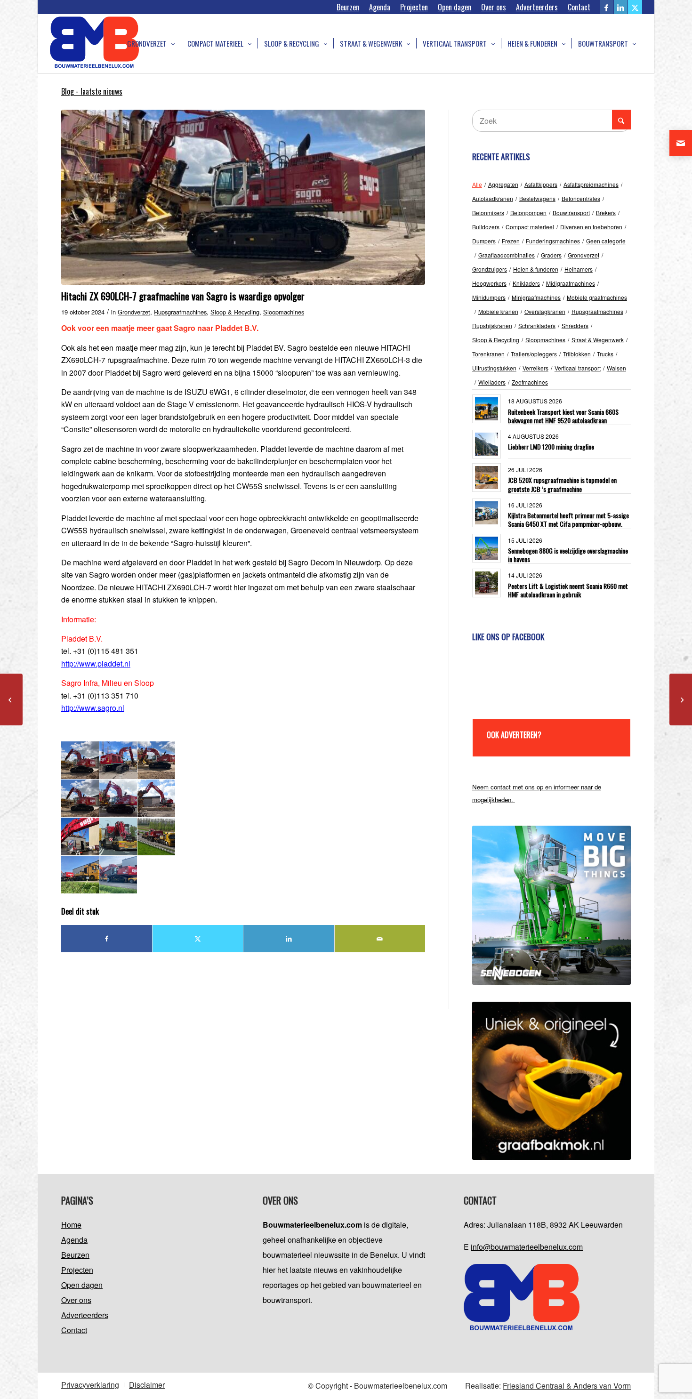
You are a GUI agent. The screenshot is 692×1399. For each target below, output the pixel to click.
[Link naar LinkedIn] (621, 7)
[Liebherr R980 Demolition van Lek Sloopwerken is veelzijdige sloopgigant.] (680, 699)
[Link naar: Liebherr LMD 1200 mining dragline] (486, 444)
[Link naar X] (635, 7)
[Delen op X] (198, 938)
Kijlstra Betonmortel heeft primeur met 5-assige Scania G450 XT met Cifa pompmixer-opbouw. (568, 519)
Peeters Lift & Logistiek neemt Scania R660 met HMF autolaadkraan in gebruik (568, 590)
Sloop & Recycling (234, 311)
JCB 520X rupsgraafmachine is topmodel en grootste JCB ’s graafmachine (562, 484)
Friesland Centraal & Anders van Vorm (567, 1385)
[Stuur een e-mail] (680, 143)
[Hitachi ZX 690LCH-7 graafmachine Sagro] (243, 197)
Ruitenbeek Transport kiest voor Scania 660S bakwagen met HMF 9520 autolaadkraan (563, 416)
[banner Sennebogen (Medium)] (551, 905)
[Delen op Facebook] (106, 938)
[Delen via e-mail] (380, 938)
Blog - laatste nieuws (91, 91)
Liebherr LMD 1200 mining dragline (551, 446)
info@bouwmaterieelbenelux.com (527, 1246)
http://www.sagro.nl (92, 707)
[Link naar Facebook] (606, 7)
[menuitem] (348, 7)
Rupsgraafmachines (180, 311)
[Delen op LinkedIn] (288, 938)
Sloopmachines (283, 311)
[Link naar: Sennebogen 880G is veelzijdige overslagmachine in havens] (486, 548)
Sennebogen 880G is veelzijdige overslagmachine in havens (568, 555)
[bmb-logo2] (94, 43)
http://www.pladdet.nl (95, 663)
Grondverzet (134, 311)
